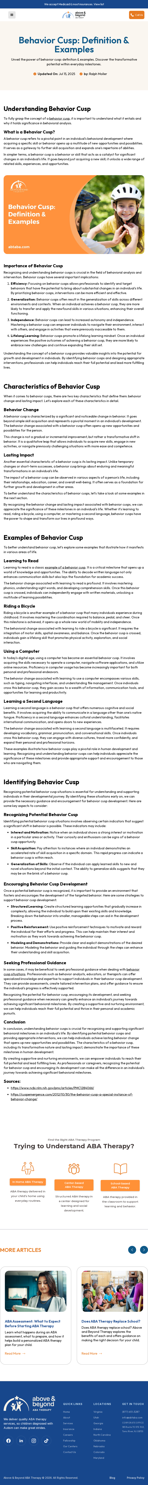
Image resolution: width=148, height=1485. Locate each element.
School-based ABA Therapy (120, 1185)
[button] (12, 15)
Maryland (98, 1457)
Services (68, 1423)
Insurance (68, 1429)
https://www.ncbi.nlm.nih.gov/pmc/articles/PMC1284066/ (52, 1088)
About (66, 1417)
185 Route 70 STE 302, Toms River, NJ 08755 (133, 1429)
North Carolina (102, 1434)
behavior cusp (59, 118)
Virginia (97, 1411)
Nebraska (99, 1446)
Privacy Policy (135, 1477)
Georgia (98, 1423)
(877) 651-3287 (131, 1411)
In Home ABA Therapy (27, 1182)
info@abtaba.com (132, 1417)
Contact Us (69, 1452)
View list (99, 4)
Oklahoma (99, 1440)
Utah (96, 1417)
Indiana (97, 1429)
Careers (68, 1434)
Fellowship (69, 1440)
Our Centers (70, 1446)
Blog (112, 1477)
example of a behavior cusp (65, 567)
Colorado (99, 1452)
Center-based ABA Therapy (74, 1185)
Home (66, 1411)
